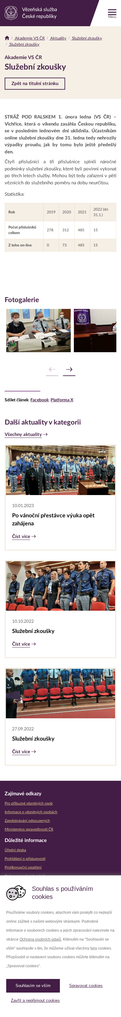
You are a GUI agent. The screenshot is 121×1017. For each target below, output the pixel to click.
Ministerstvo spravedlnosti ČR (29, 829)
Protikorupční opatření (23, 867)
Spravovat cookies (86, 985)
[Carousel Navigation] (60, 370)
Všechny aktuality (23, 434)
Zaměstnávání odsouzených (27, 821)
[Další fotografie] (69, 370)
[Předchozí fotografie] (52, 370)
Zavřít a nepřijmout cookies (35, 1000)
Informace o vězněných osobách (31, 812)
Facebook (39, 400)
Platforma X (62, 400)
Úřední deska (15, 850)
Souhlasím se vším (33, 985)
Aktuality (57, 38)
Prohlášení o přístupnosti (25, 859)
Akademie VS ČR (29, 38)
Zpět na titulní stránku (34, 83)
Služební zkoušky (86, 38)
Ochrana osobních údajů (40, 939)
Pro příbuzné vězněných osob (29, 803)
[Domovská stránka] (7, 38)
